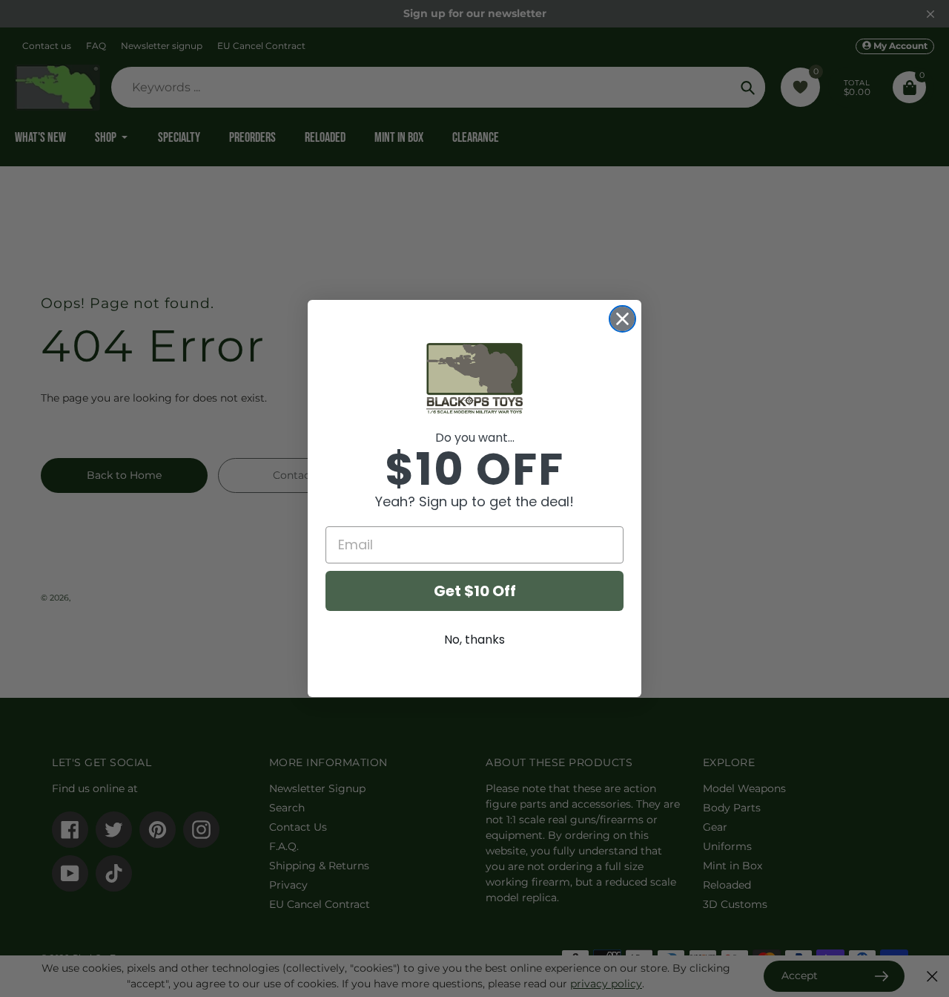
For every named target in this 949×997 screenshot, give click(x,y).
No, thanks (474, 639)
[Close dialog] (622, 319)
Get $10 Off (475, 591)
